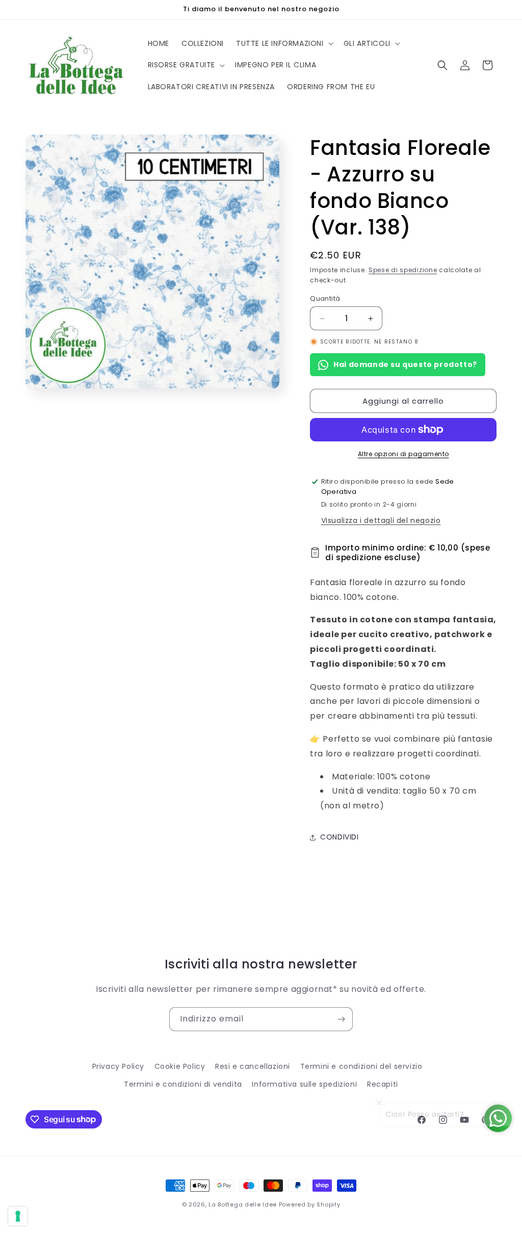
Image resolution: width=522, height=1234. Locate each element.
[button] (283, 43)
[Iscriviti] (341, 1019)
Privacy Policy (118, 1066)
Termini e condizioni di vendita (183, 1084)
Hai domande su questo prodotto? (405, 364)
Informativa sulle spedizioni (304, 1084)
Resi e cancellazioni (252, 1066)
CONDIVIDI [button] (339, 837)
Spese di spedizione (403, 270)
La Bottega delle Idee (242, 1204)
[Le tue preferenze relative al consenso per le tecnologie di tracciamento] (18, 1216)
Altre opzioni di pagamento (403, 454)
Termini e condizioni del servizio (361, 1066)
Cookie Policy (179, 1066)
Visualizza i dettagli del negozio (381, 520)
